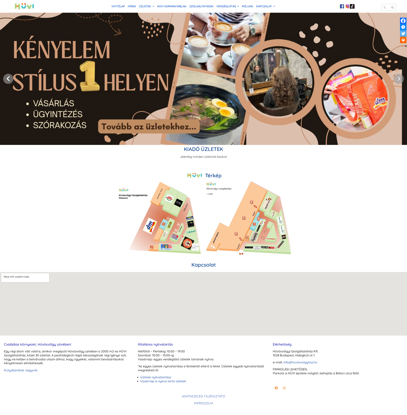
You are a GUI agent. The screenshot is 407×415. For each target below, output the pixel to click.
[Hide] (405, 46)
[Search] (392, 7)
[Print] (403, 40)
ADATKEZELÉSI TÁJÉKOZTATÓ (203, 396)
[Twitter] (403, 33)
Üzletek (145, 6)
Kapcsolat (264, 6)
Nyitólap (118, 6)
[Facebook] (403, 21)
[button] (146, 6)
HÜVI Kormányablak (171, 6)
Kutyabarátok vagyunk (21, 370)
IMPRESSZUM (203, 403)
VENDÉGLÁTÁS (226, 6)
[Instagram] (284, 388)
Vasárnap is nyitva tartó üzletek (163, 381)
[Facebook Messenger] (403, 27)
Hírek (132, 6)
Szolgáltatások (201, 6)
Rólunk (247, 6)
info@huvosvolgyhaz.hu (300, 362)
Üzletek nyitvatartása (155, 377)
